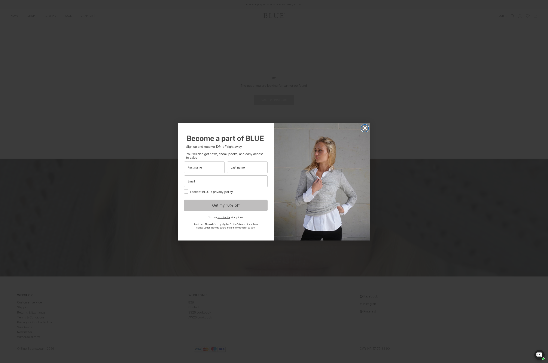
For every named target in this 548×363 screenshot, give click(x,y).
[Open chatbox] (539, 355)
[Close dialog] (365, 128)
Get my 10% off (226, 205)
